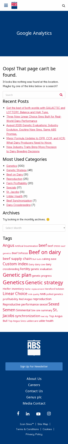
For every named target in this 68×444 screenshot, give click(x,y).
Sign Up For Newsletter (34, 366)
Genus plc (34, 397)
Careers (34, 385)
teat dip (44, 316)
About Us (34, 378)
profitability (10, 299)
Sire (33, 310)
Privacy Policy (34, 434)
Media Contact (34, 403)
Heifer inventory (13, 288)
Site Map (43, 424)
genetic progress (42, 275)
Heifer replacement (34, 289)
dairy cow (40, 264)
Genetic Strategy (16, 170)
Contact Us (34, 391)
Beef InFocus (20, 253)
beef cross (54, 246)
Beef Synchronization (19, 200)
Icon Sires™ (27, 424)
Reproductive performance (21, 304)
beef (43, 245)
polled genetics (54, 294)
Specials (11, 187)
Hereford (50, 288)
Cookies (47, 429)
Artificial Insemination (26, 246)
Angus (8, 245)
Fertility (25, 269)
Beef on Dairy (14, 174)
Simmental (23, 310)
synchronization (27, 316)
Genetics (11, 165)
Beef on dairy (45, 252)
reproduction (42, 299)
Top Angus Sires (17, 320)
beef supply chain (17, 258)
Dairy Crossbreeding (18, 204)
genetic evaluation (41, 269)
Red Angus (25, 299)
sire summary (44, 310)
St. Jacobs (12, 191)
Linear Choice (15, 293)
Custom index (15, 263)
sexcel (44, 304)
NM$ (43, 294)
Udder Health (14, 196)
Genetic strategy (44, 282)
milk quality (33, 294)
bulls (39, 259)
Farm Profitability (16, 183)
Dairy (31, 264)
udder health (46, 320)
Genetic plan (17, 274)
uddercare (32, 320)
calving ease (49, 259)
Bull (34, 259)
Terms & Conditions (27, 429)
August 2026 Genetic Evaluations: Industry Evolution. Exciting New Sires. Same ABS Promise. (32, 129)
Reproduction (14, 178)
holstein (59, 288)
